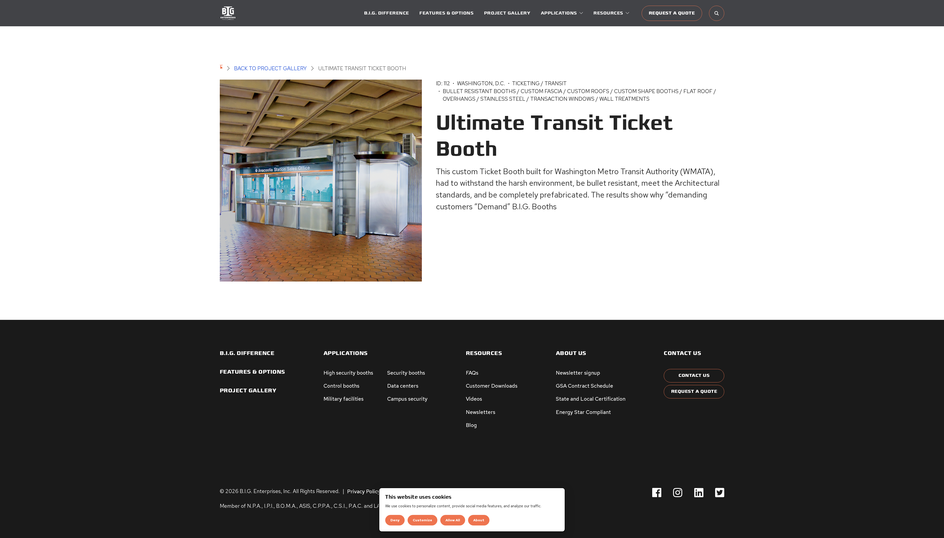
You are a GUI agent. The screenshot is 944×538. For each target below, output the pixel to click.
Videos (474, 398)
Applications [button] (559, 13)
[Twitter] (719, 493)
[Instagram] (677, 493)
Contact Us (693, 375)
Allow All (452, 520)
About (478, 520)
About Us (571, 353)
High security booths (348, 372)
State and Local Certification (590, 398)
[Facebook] (656, 493)
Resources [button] (608, 13)
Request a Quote (672, 13)
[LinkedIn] (698, 493)
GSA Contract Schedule (584, 385)
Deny (394, 520)
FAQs (472, 372)
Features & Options (446, 13)
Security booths (406, 372)
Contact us (682, 353)
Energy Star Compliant (583, 412)
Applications (346, 353)
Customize (422, 520)
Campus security (407, 398)
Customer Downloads (491, 385)
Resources (484, 353)
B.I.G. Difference (386, 13)
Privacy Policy (363, 491)
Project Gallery (507, 13)
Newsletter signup (578, 372)
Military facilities (344, 398)
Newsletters (480, 412)
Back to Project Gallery (270, 68)
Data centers (402, 385)
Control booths (341, 385)
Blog (471, 425)
